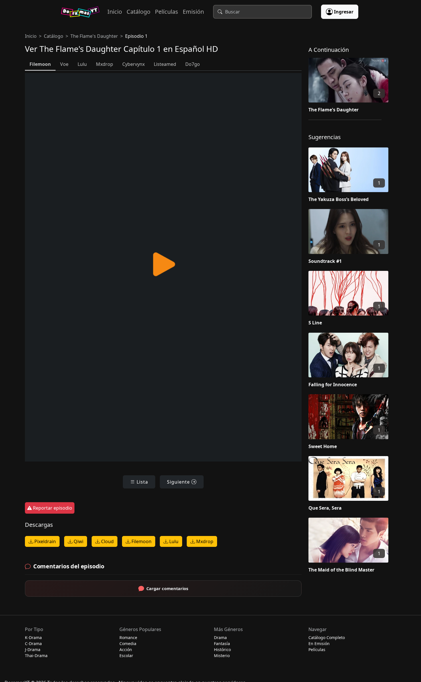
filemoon (40, 64)
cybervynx (133, 64)
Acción (125, 649)
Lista (141, 482)
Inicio (114, 11)
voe (64, 64)
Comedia (127, 643)
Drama (220, 637)
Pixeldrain (44, 541)
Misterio (222, 655)
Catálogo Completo (326, 637)
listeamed (165, 64)
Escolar (126, 655)
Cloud (107, 541)
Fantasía (222, 643)
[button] (352, 86)
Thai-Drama (36, 655)
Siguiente (179, 482)
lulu (82, 64)
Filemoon (141, 541)
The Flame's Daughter (94, 36)
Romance (128, 637)
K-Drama (33, 637)
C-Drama (33, 643)
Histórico (222, 649)
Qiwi (77, 541)
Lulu (173, 541)
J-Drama (32, 649)
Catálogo (138, 11)
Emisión (193, 11)
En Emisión (319, 643)
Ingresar (343, 12)
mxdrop (104, 64)
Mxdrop (204, 541)
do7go (192, 64)
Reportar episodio (52, 508)
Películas (166, 11)
